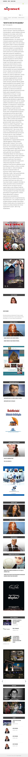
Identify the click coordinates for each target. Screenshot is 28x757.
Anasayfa (5, 17)
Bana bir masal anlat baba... (11, 453)
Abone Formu (13, 1)
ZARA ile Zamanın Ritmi (8, 458)
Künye (9, 1)
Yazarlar (9, 17)
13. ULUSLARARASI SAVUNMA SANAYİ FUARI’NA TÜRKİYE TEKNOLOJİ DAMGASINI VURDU (17, 639)
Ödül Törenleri (16, 628)
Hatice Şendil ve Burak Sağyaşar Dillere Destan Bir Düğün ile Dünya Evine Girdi (12, 708)
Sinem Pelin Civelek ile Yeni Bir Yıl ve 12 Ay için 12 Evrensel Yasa (14, 571)
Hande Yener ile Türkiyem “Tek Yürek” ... (13, 332)
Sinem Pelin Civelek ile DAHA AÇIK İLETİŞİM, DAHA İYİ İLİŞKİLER (14, 564)
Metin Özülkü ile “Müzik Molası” (12, 547)
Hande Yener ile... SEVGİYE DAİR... (11, 530)
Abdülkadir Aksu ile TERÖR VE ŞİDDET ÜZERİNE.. (13, 398)
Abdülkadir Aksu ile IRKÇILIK (9, 401)
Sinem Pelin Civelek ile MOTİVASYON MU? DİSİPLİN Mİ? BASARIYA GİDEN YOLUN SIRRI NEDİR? (14, 575)
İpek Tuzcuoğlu (14, 17)
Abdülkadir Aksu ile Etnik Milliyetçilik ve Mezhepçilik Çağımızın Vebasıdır (14, 392)
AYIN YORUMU (5, 311)
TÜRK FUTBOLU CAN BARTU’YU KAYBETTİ (13, 696)
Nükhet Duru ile (8, 513)
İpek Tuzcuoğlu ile (7, 461)
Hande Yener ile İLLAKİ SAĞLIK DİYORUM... (12, 340)
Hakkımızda (5, 1)
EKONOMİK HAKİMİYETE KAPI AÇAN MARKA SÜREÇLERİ (17, 622)
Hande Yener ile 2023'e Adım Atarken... (11, 338)
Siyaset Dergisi (18, 755)
